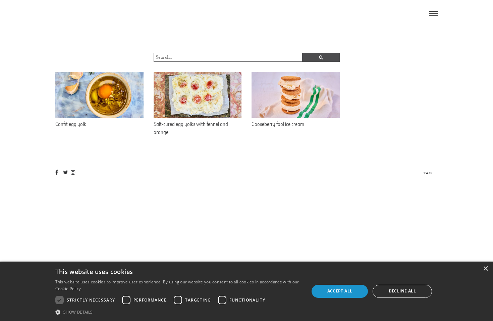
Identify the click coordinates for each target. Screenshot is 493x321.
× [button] (485, 268)
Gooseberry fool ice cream (278, 124)
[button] (178, 312)
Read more (93, 288)
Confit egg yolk (70, 124)
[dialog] (246, 291)
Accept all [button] (339, 291)
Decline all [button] (402, 291)
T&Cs (428, 173)
